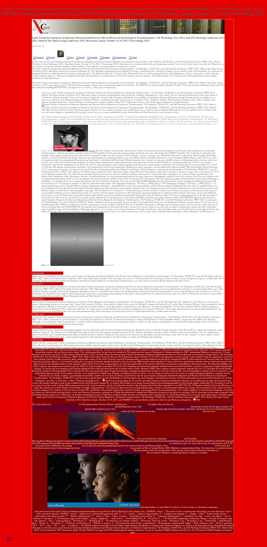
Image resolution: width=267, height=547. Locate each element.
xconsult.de (77, 446)
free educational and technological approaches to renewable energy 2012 (75, 450)
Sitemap (10, 537)
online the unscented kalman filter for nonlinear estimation (191, 446)
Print (107, 380)
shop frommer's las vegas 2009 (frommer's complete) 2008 (179, 411)
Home (9, 540)
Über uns (39, 314)
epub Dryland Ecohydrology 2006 (65, 404)
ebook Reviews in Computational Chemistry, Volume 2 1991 (166, 407)
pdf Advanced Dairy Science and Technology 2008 (136, 409)
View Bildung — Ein (175, 439)
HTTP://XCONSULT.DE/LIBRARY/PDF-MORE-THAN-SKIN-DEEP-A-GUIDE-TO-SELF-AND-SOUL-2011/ (102, 453)
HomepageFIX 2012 (62, 371)
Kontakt (38, 339)
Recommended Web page (137, 404)
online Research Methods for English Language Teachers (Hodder (58, 409)
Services (38, 283)
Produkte (39, 298)
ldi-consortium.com (125, 450)
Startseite (39, 273)
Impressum (40, 350)
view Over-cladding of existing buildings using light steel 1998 (144, 443)
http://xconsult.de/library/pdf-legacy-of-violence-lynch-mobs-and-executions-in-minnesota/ (85, 411)
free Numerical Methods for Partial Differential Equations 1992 (105, 448)
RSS (198, 400)
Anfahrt (38, 327)
